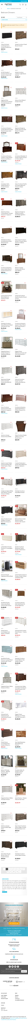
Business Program (4, 998)
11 (17, 871)
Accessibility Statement (19, 1000)
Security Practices (12, 1019)
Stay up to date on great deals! (14, 969)
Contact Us (17, 998)
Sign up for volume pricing (6, 1)
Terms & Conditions (14, 1018)
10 (13, 871)
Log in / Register (4, 995)
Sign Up (24, 971)
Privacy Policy (23, 1018)
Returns (16, 996)
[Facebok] (10, 967)
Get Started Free (14, 923)
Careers (2, 1005)
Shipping (16, 995)
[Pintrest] (15, 967)
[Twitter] (12, 967)
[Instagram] (18, 967)
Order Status (3, 996)
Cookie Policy (4, 1019)
